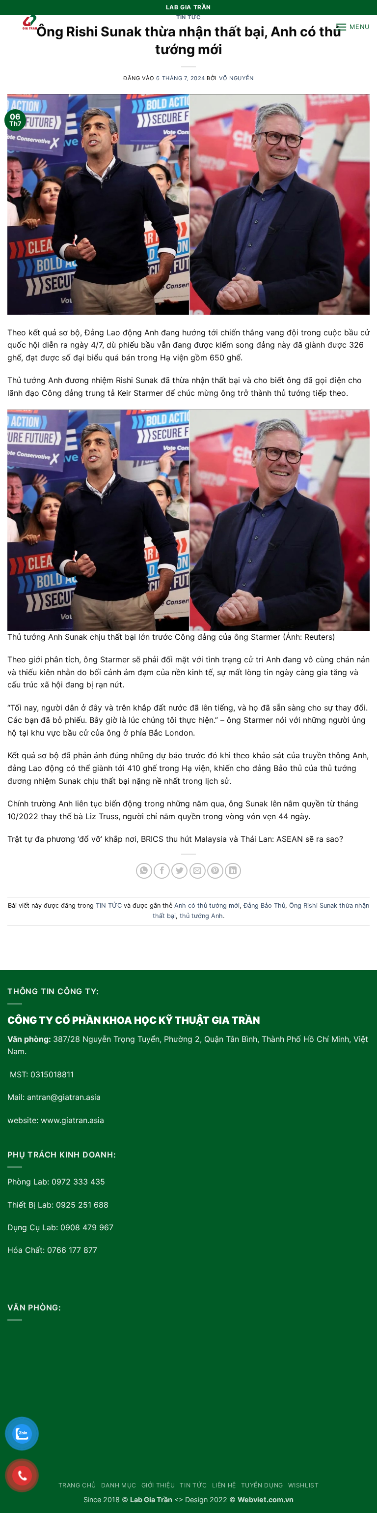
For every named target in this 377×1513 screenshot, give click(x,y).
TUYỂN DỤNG (262, 1485)
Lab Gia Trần (151, 1499)
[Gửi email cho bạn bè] (197, 871)
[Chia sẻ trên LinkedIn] (233, 871)
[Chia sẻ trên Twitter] (179, 871)
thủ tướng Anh (201, 916)
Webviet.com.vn (266, 1499)
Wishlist (303, 1485)
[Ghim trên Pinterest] (215, 871)
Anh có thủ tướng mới (207, 905)
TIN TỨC (109, 905)
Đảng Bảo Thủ (264, 905)
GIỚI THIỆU (158, 1485)
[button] (352, 27)
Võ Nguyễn (236, 78)
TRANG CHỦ (77, 1485)
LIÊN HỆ (224, 1485)
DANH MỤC (118, 1485)
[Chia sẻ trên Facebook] (162, 871)
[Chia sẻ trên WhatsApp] (144, 871)
